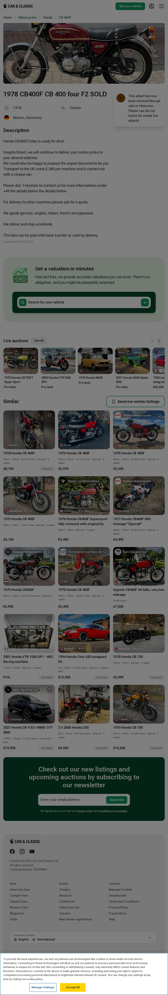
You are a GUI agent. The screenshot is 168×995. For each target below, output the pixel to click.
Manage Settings (43, 987)
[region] (84, 974)
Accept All (73, 987)
